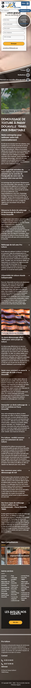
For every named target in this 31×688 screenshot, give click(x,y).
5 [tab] (14, 562)
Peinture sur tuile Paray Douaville (14, 587)
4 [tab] (12, 562)
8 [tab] (19, 562)
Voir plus (15, 622)
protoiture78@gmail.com (10, 48)
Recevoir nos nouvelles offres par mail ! (13, 80)
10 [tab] (22, 562)
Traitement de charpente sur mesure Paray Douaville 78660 (25, 596)
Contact (23, 70)
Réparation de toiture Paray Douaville (5, 583)
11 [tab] (24, 562)
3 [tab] (10, 562)
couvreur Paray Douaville (4, 577)
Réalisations (22, 75)
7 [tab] (17, 562)
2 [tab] (16, 112)
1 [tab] (15, 112)
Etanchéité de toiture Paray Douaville (5, 589)
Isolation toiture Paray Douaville (15, 593)
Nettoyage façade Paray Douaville (5, 595)
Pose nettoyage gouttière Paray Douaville (14, 579)
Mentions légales (16, 685)
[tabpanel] (15, 101)
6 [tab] (15, 562)
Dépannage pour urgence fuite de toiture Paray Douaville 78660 (25, 586)
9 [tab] (21, 562)
